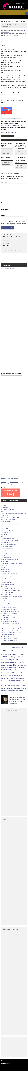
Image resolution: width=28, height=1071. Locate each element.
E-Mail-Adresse (5, 209)
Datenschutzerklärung (6, 1063)
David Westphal (12, 657)
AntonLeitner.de (22, 697)
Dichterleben (5, 527)
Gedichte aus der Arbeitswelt (9, 544)
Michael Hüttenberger (18, 678)
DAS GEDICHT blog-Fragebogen (10, 517)
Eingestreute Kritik (6, 532)
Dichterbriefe (5, 525)
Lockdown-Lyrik (6, 571)
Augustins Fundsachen (8, 509)
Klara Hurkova (8, 669)
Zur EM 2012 (5, 636)
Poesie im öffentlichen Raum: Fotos (11, 590)
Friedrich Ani (7, 662)
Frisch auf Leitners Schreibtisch (10, 540)
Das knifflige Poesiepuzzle (8, 519)
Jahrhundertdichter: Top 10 (8, 561)
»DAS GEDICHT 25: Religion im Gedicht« (11, 125)
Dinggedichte (5, 528)
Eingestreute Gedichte (7, 530)
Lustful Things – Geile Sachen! (9, 573)
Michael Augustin (7, 678)
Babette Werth (19, 650)
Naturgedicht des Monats (8, 584)
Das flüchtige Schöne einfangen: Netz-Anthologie (14, 513)
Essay (3, 536)
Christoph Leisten (7, 654)
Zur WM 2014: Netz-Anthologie (9, 640)
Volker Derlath (21, 688)
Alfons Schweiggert (17, 647)
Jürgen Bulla (20, 667)
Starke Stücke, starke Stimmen (9, 607)
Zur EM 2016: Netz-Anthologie (9, 638)
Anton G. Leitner (16, 24)
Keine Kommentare (6, 26)
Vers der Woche (6, 615)
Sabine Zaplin (7, 682)
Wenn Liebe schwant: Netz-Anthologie (11, 630)
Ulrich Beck (10, 685)
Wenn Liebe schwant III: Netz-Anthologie (12, 628)
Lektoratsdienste (14, 482)
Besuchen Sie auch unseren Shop (9, 478)
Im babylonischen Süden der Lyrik (10, 559)
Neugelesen (5, 586)
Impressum (3, 1060)
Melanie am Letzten (7, 582)
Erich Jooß (20, 657)
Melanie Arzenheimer (16, 675)
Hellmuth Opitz (5, 665)
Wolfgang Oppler (19, 690)
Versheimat (5, 619)
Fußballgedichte (6, 542)
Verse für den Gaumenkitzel (9, 617)
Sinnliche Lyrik (6, 605)
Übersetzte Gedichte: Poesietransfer (11, 611)
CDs (3, 511)
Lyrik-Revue (5, 578)
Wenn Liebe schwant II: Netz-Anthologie (12, 627)
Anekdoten (5, 505)
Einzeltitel (4, 534)
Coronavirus (15, 654)
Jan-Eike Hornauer (17, 665)
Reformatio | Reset (6, 594)
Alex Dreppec (9, 647)
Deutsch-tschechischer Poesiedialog (11, 523)
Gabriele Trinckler (14, 662)
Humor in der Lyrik (6, 557)
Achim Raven (3, 647)
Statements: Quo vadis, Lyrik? (9, 609)
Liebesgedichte (6, 569)
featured (4, 660)
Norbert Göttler (7, 680)
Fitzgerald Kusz (13, 660)
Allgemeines (5, 503)
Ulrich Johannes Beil (12, 132)
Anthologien (5, 507)
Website (3, 215)
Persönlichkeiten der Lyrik (8, 588)
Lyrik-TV (4, 580)
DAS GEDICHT (6, 515)
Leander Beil (15, 669)
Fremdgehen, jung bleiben (8, 538)
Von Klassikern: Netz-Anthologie (10, 621)
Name (3, 203)
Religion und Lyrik (10, 136)
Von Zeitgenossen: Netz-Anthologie (11, 623)
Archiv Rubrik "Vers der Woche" (12, 251)
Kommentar (4, 182)
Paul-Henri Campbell (15, 680)
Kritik (3, 567)
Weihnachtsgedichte (7, 625)
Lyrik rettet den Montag (7, 577)
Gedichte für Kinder (7, 546)
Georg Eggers (21, 662)
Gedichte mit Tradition (7, 548)
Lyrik (3, 136)
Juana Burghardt (13, 667)
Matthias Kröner (4, 675)
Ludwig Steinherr (19, 673)
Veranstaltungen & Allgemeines (10, 613)
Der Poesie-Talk (6, 521)
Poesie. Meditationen (7, 592)
